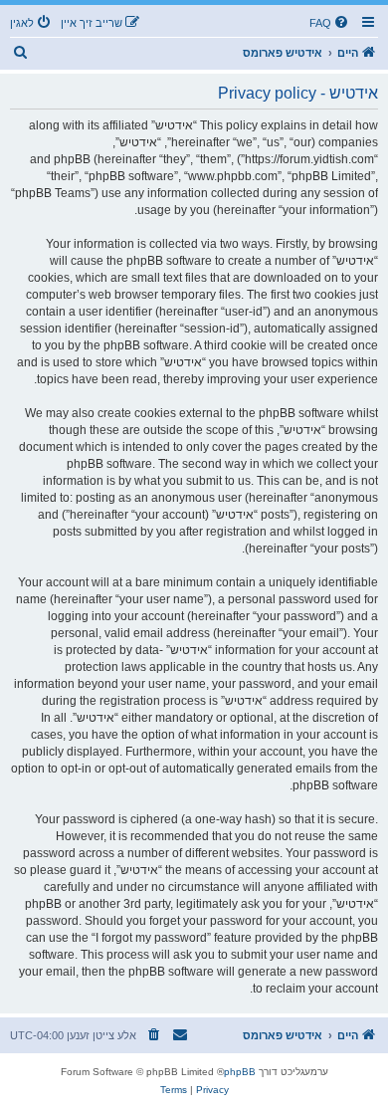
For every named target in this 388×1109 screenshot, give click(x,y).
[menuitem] (330, 23)
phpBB (240, 1071)
